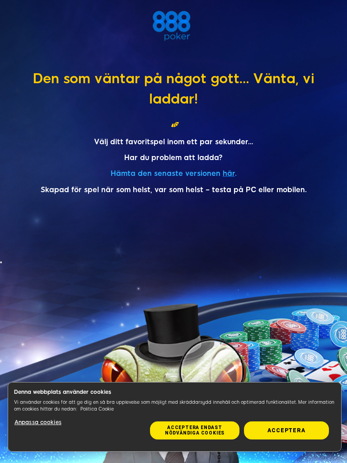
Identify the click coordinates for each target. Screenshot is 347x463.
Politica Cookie (97, 409)
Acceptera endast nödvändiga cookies (195, 430)
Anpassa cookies (37, 422)
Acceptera (286, 430)
